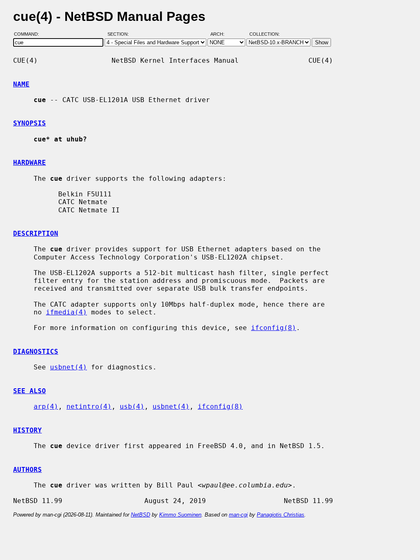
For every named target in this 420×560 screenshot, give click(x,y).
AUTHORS (27, 469)
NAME (21, 84)
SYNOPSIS (29, 123)
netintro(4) (89, 406)
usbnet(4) (68, 367)
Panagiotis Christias (280, 515)
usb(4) (132, 406)
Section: (119, 34)
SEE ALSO (29, 391)
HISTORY (27, 430)
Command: (29, 34)
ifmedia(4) (66, 312)
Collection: (264, 34)
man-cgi (238, 515)
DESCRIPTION (35, 233)
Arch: (221, 34)
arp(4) (46, 406)
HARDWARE (29, 162)
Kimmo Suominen (180, 515)
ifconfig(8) (273, 328)
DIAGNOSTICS (35, 351)
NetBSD (140, 515)
